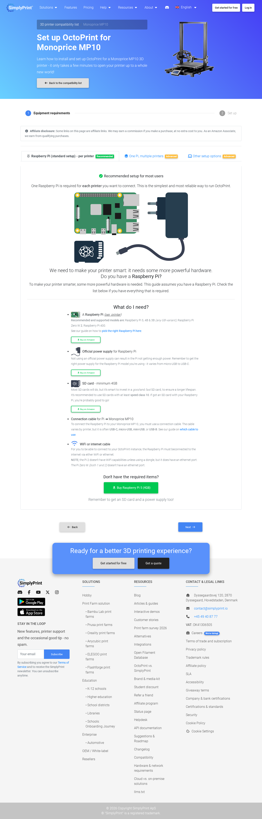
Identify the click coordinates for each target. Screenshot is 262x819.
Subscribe (57, 654)
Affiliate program (146, 703)
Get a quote (153, 563)
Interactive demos (147, 612)
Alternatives (142, 636)
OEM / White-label (95, 751)
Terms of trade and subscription (209, 641)
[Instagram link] (56, 592)
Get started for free (113, 563)
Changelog (142, 749)
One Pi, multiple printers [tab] (152, 156)
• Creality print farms (100, 633)
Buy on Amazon (87, 339)
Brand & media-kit (147, 679)
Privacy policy (196, 649)
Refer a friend (143, 695)
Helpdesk (140, 720)
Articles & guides (146, 603)
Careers (204, 633)
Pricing (89, 7)
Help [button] (103, 7)
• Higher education (99, 697)
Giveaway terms (197, 690)
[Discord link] (20, 592)
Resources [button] (126, 7)
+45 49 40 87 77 (206, 617)
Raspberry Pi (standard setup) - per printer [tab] (71, 156)
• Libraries (93, 713)
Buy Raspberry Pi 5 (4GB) (133, 488)
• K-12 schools (96, 689)
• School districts (98, 705)
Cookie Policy (195, 723)
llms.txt (139, 792)
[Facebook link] (29, 592)
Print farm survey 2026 (150, 628)
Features (70, 7)
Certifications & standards (204, 707)
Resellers (88, 759)
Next (188, 527)
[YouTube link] (38, 592)
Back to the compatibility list (65, 83)
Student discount (146, 687)
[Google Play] (31, 602)
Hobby (87, 595)
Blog (137, 595)
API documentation (148, 728)
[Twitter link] (47, 592)
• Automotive (95, 743)
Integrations (142, 644)
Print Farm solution (96, 603)
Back (74, 527)
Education (89, 680)
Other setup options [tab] (213, 156)
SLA (188, 674)
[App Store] (31, 612)
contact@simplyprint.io (211, 608)
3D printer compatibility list (59, 24)
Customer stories (146, 620)
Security (191, 715)
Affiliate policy (196, 666)
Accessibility (195, 682)
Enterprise (89, 734)
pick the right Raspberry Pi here (121, 331)
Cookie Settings (202, 731)
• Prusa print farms (99, 625)
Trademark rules (197, 657)
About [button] (149, 7)
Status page (142, 712)
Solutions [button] (47, 7)
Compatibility (143, 757)
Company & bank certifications (208, 698)
